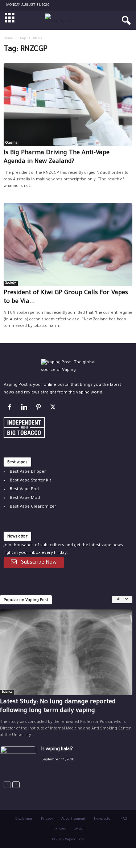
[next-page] (16, 785)
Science (7, 692)
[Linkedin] (25, 409)
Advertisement (73, 819)
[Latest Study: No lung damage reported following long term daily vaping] (66, 652)
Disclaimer (24, 819)
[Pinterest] (40, 409)
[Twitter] (54, 409)
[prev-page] (7, 785)
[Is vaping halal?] (18, 759)
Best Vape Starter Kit (30, 481)
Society (10, 283)
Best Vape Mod (25, 498)
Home (8, 39)
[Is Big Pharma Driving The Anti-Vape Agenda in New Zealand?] (68, 104)
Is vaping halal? (57, 749)
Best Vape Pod (24, 489)
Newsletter (103, 819)
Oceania (11, 143)
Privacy (47, 819)
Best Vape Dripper (28, 472)
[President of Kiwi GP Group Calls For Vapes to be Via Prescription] (68, 244)
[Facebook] (11, 409)
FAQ (123, 819)
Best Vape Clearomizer (33, 507)
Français (58, 829)
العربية (79, 829)
